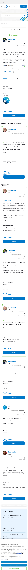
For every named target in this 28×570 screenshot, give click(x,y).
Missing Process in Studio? (8, 528)
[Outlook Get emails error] (23, 123)
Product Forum (6, 517)
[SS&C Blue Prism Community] (9, 6)
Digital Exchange (5, 23)
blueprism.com (6, 2)
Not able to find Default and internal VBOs (12, 515)
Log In (23, 6)
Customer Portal (7, 1)
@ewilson (5, 78)
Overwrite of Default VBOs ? (9, 521)
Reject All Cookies (14, 565)
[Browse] (2, 6)
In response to (18, 133)
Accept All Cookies (14, 561)
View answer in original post (9, 167)
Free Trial (23, 1)
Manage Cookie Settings (14, 568)
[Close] (24, 541)
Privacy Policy (4, 559)
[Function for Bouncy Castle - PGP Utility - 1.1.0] (25, 123)
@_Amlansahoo (8, 200)
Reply (14, 115)
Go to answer (14, 35)
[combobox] (14, 15)
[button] (5, 111)
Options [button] (26, 23)
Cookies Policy (19, 553)
